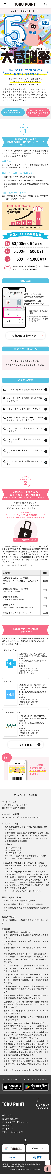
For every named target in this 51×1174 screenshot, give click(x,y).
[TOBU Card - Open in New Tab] (37, 1148)
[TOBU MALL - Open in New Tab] (13, 1148)
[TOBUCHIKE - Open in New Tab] (37, 1157)
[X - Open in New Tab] (25, 1139)
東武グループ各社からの (38, 111)
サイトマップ (7, 1129)
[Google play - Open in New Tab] (36, 1087)
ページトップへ (47, 1162)
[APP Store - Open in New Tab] (12, 1087)
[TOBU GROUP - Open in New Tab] (13, 1157)
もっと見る (25, 744)
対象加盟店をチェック (25, 335)
